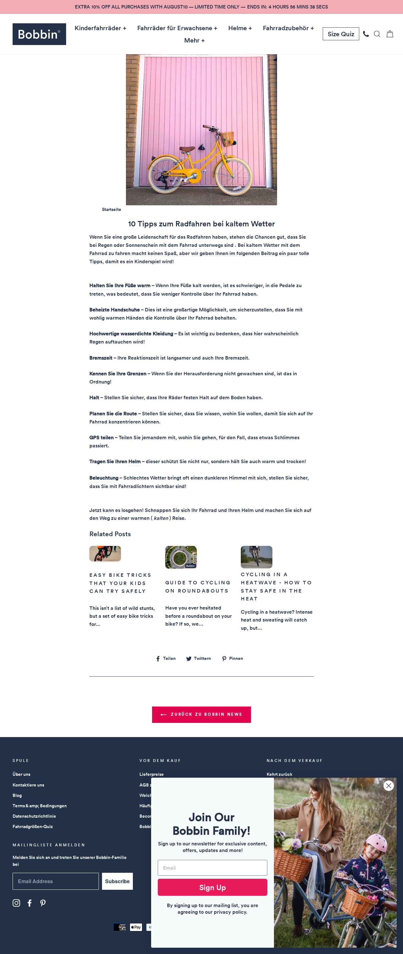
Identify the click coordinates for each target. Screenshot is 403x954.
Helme (237, 28)
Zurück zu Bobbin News (206, 714)
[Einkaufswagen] (388, 34)
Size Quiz (341, 34)
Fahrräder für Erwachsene (174, 28)
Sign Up (212, 887)
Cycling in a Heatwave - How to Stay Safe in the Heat (276, 586)
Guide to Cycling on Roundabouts (198, 586)
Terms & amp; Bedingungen (40, 806)
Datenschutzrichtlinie (34, 816)
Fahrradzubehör (286, 28)
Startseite (111, 209)
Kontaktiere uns (28, 785)
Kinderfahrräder (98, 28)
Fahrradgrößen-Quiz (33, 826)
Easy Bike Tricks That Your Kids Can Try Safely (120, 583)
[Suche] (375, 34)
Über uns (21, 774)
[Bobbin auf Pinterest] (43, 903)
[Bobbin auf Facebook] (29, 903)
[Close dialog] (388, 785)
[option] (201, 7)
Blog (17, 795)
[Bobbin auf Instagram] (16, 903)
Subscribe (117, 881)
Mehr (192, 40)
